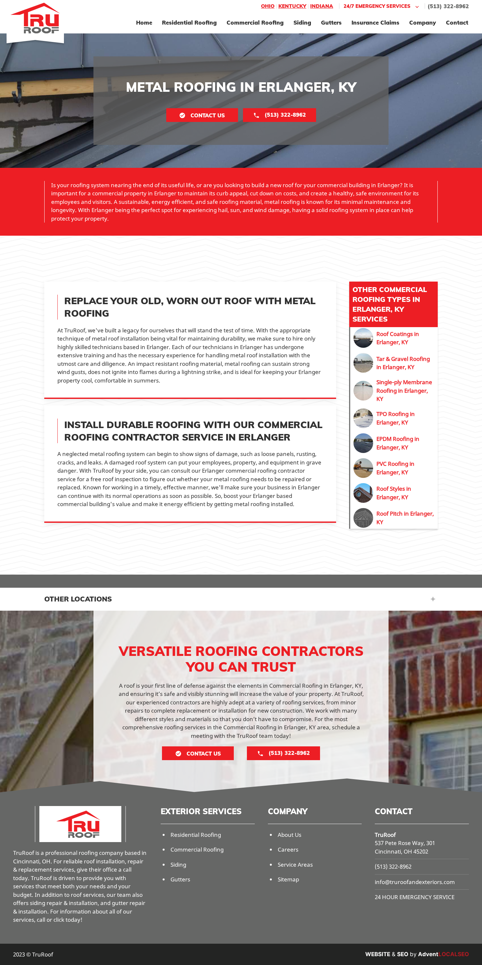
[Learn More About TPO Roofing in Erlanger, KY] (394, 418)
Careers (288, 849)
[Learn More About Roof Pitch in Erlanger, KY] (394, 518)
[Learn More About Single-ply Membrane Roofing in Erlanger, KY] (394, 390)
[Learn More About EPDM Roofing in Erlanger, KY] (394, 443)
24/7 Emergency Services (377, 6)
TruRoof (385, 834)
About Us (289, 834)
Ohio (267, 6)
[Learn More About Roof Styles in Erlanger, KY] (394, 493)
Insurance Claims (375, 22)
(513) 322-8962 (448, 6)
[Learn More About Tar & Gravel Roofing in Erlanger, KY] (394, 363)
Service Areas (295, 864)
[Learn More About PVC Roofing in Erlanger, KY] (394, 468)
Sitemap (288, 879)
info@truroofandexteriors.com (415, 882)
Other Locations (78, 599)
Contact (457, 22)
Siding (302, 22)
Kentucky (292, 6)
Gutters (331, 22)
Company (422, 22)
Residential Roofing (189, 22)
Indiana (321, 6)
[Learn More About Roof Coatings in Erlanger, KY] (394, 338)
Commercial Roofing (255, 22)
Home (144, 22)
